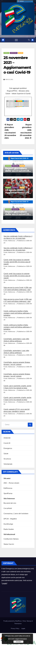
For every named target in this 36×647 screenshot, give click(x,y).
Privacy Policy (15, 628)
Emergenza (13, 52)
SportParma (8, 493)
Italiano (21, 1)
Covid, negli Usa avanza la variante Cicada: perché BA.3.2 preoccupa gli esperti (17, 262)
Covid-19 (6, 52)
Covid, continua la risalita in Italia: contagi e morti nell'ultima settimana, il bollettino (17, 313)
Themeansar (17, 623)
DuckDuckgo (8, 524)
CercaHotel (8, 508)
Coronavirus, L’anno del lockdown (16, 513)
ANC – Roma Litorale (11, 483)
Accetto (18, 642)
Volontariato (8, 464)
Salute (21, 52)
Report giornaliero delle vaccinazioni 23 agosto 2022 (17, 171)
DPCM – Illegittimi (10, 519)
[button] (29, 40)
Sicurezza (7, 459)
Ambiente (7, 438)
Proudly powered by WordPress (12, 621)
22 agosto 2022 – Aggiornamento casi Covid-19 (17, 192)
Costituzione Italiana (11, 539)
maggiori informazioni (21, 639)
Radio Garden (9, 529)
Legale (4, 583)
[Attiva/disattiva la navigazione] (16, 40)
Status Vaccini (9, 544)
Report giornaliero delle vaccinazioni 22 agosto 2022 (17, 214)
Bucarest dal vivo (10, 503)
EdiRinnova (8, 488)
